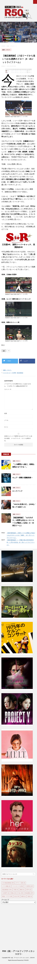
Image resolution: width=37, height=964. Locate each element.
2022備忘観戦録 (8, 883)
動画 (22, 889)
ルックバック (17, 491)
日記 (20, 893)
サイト (6, 427)
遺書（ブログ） (7, 370)
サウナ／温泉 (20, 883)
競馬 (23, 896)
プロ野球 (13, 372)
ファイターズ (7, 372)
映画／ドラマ (7, 896)
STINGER (26, 960)
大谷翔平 (5, 893)
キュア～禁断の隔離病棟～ (22, 478)
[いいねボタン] (3, 350)
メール (6, 420)
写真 (16, 889)
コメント (7, 389)
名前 (5, 413)
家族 (13, 893)
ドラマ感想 (6, 886)
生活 (16, 896)
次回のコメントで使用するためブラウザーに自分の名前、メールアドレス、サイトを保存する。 (18, 438)
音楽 (30, 896)
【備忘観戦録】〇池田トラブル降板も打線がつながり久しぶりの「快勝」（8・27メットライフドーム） (21, 535)
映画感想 (29, 893)
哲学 (28, 889)
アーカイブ (5, 900)
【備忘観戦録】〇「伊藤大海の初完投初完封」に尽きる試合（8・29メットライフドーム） (21, 542)
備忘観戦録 (20, 372)
